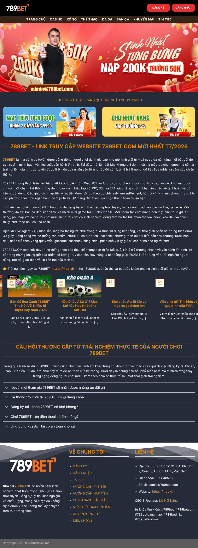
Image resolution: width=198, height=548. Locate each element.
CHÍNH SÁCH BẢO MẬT (90, 500)
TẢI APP (78, 480)
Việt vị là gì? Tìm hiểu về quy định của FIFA (173, 304)
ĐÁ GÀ (107, 19)
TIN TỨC (165, 19)
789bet (20, 486)
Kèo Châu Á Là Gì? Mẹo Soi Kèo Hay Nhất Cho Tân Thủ (74, 306)
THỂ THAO (89, 19)
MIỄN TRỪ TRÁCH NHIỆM (92, 507)
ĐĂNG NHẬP (183, 7)
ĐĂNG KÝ (158, 7)
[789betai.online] (24, 8)
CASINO (56, 19)
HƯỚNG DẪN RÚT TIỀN (90, 487)
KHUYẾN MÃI (143, 19)
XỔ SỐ (72, 19)
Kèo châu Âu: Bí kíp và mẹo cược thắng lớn (124, 304)
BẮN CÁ (123, 19)
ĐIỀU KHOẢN (82, 521)
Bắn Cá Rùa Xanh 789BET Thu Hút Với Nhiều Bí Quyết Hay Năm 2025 (25, 306)
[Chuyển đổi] (6, 388)
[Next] (89, 123)
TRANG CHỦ (36, 19)
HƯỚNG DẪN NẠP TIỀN (90, 493)
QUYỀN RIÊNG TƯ (86, 514)
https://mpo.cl (162, 491)
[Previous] (9, 123)
